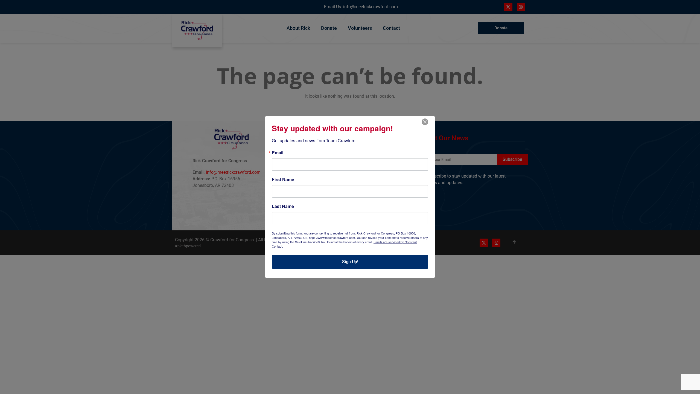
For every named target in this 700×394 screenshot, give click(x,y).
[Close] (425, 122)
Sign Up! (350, 261)
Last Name (283, 206)
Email (277, 152)
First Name (283, 179)
